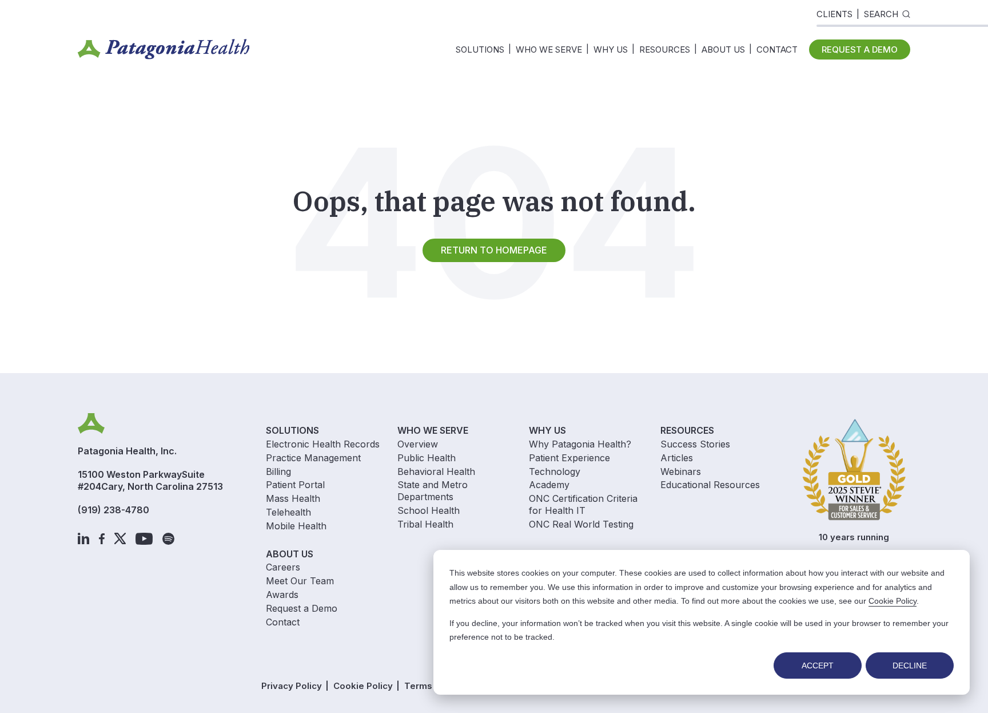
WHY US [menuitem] (610, 49)
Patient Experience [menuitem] (569, 458)
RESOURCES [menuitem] (664, 49)
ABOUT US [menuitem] (723, 49)
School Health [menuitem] (428, 510)
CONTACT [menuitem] (777, 49)
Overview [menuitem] (417, 444)
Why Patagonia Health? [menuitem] (580, 444)
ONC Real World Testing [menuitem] (581, 524)
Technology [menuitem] (554, 471)
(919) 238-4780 (113, 510)
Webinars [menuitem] (680, 471)
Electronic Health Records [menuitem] (323, 444)
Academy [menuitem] (549, 484)
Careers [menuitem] (283, 567)
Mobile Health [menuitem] (296, 526)
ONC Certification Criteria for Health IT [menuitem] (583, 504)
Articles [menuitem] (676, 458)
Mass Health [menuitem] (293, 498)
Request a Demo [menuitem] (301, 608)
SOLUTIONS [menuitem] (480, 49)
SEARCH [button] (881, 14)
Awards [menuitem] (282, 594)
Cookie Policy (893, 600)
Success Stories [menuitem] (695, 444)
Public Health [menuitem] (426, 458)
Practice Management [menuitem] (313, 458)
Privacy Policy (291, 685)
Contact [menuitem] (283, 622)
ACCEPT (818, 665)
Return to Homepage (494, 250)
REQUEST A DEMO (860, 49)
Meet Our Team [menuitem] (300, 581)
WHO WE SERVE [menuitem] (549, 49)
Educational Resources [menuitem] (710, 484)
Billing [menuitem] (278, 471)
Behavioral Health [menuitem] (436, 471)
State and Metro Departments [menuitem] (432, 490)
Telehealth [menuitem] (288, 512)
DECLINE (910, 665)
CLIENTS (834, 14)
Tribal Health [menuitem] (425, 524)
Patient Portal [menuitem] (295, 484)
